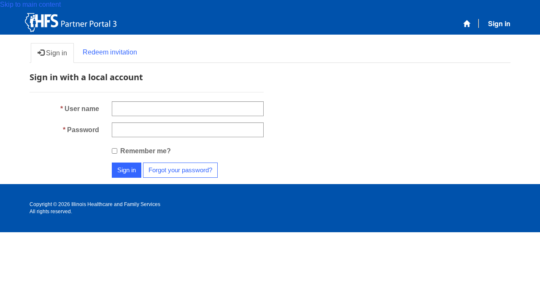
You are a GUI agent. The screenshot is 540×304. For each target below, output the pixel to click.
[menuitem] (466, 24)
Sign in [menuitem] (499, 23)
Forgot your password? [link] (180, 170)
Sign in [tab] (55, 53)
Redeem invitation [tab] (110, 52)
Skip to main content (30, 4)
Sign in (126, 170)
